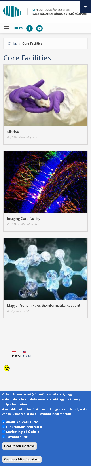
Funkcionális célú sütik (24, 427)
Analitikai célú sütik (22, 422)
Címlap (13, 43)
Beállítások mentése (19, 446)
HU (16, 28)
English (27, 355)
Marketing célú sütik (22, 432)
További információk (54, 414)
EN (21, 28)
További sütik (17, 437)
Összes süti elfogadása (22, 459)
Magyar (16, 355)
